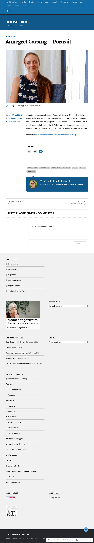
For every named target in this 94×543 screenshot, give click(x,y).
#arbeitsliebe (11, 417)
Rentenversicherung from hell (17, 353)
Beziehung (32, 168)
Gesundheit (64, 2)
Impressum (12, 269)
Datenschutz (13, 264)
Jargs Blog (10, 460)
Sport (74, 2)
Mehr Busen (10, 358)
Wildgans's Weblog (13, 422)
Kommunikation (14, 280)
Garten (8, 6)
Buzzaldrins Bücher (13, 466)
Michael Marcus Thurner (15, 444)
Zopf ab (9, 384)
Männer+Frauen (43, 2)
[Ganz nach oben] (86, 529)
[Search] (8, 11)
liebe (75, 168)
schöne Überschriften (16, 291)
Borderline (45, 168)
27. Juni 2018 (17, 115)
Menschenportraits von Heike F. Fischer (21, 471)
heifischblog (18, 22)
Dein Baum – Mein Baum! (15, 342)
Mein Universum (12, 427)
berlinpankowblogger (14, 438)
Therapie (32, 171)
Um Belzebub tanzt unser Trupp (18, 363)
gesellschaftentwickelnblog (16, 378)
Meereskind (10, 406)
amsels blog (10, 411)
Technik (17, 6)
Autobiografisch (12, 2)
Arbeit (54, 2)
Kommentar (80, 243)
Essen (82, 2)
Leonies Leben (11, 455)
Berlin (31, 2)
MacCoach (10, 477)
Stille (8, 347)
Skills (82, 168)
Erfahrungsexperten (61, 168)
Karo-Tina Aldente (13, 482)
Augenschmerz (14, 285)
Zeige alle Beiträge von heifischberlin (70, 184)
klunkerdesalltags (13, 433)
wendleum (10, 400)
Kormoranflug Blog (13, 389)
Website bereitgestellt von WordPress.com (25, 538)
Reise (25, 6)
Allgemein (12, 274)
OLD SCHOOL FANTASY (16, 449)
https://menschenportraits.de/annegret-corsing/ (55, 134)
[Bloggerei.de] (10, 497)
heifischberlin (16, 118)
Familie (23, 2)
